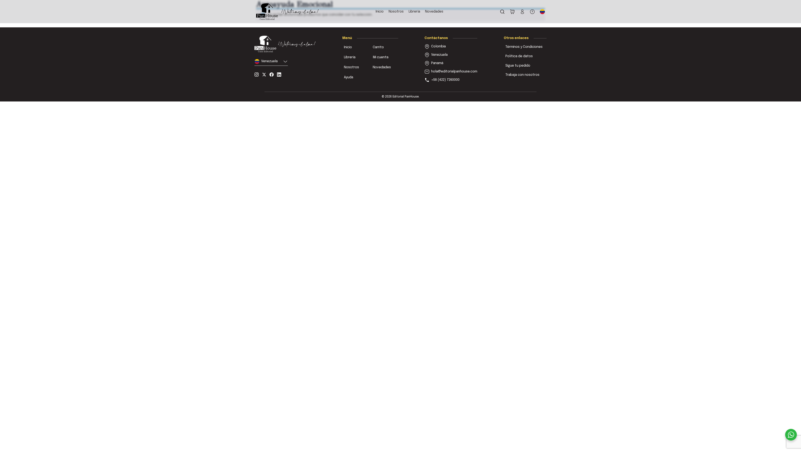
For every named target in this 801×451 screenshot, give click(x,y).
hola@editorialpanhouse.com (454, 71)
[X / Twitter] (264, 74)
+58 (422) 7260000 (445, 80)
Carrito (378, 47)
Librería (414, 11)
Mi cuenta (380, 57)
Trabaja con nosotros (522, 75)
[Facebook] (272, 74)
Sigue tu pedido (517, 65)
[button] (542, 11)
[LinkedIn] (279, 74)
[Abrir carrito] (512, 11)
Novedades (434, 11)
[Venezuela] (285, 44)
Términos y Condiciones (524, 47)
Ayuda (348, 77)
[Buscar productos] (502, 11)
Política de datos (519, 56)
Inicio (380, 11)
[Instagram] (256, 74)
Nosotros (396, 11)
